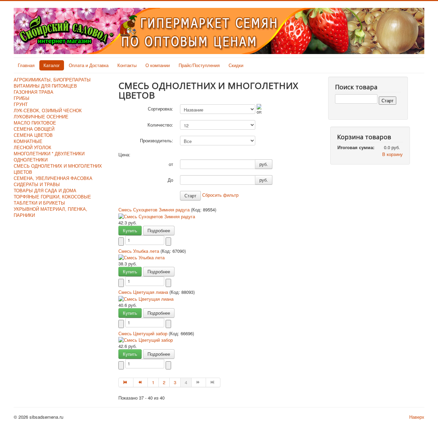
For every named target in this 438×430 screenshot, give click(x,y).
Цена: (124, 155)
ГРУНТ (21, 104)
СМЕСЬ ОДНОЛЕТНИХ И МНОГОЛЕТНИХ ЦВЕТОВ (58, 168)
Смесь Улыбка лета (139, 251)
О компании (157, 65)
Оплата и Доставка (88, 65)
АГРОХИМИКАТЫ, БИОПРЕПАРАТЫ (52, 79)
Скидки (236, 65)
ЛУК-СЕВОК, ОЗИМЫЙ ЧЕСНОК (48, 110)
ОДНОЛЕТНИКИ (31, 159)
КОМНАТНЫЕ (28, 141)
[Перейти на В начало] (125, 382)
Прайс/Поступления (199, 65)
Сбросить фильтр (220, 195)
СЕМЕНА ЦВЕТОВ (33, 135)
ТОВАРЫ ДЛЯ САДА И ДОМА (45, 190)
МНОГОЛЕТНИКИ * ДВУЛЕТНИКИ (49, 153)
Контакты (127, 65)
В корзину (392, 154)
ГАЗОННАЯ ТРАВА (33, 92)
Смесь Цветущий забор (143, 333)
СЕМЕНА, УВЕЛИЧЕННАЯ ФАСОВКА (53, 178)
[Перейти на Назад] (140, 382)
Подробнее (158, 230)
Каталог (51, 65)
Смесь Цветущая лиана (143, 292)
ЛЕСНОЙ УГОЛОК (32, 147)
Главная (26, 65)
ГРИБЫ (21, 98)
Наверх (416, 417)
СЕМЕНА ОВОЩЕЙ (34, 129)
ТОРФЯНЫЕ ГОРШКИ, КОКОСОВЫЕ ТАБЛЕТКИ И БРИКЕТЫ (52, 199)
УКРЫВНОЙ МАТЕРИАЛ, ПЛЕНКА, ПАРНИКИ (50, 212)
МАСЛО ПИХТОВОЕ (35, 122)
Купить (130, 230)
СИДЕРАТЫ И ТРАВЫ (37, 184)
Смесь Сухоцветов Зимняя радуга (154, 209)
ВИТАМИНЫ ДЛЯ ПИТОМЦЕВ (45, 85)
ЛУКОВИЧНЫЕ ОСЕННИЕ (41, 116)
